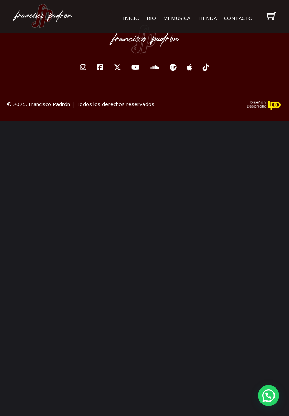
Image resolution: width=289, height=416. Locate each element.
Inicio (131, 18)
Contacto (238, 18)
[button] (268, 395)
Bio (151, 18)
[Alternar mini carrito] (271, 16)
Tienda (207, 18)
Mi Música (176, 18)
